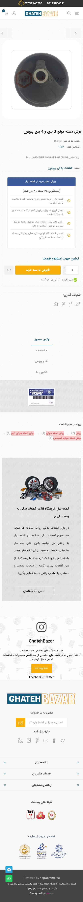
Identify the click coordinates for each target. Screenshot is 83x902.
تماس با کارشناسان (34, 591)
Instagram (41, 668)
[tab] (41, 340)
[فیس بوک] (54, 740)
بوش (78, 433)
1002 (61, 147)
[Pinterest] (37, 740)
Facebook (35, 677)
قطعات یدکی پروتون (60, 168)
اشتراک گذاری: (72, 295)
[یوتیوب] (46, 740)
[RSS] (20, 740)
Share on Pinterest (63, 304)
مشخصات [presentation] (41, 350)
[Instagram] (29, 740)
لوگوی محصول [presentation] (41, 340)
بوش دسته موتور (55, 433)
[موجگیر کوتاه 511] (73, 33)
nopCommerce (50, 878)
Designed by (37, 893)
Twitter (49, 677)
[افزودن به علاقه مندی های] (8, 270)
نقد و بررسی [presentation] (41, 361)
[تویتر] (62, 740)
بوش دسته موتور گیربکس (67, 438)
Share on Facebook (70, 304)
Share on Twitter (78, 304)
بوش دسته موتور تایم (22, 433)
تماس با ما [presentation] (41, 372)
